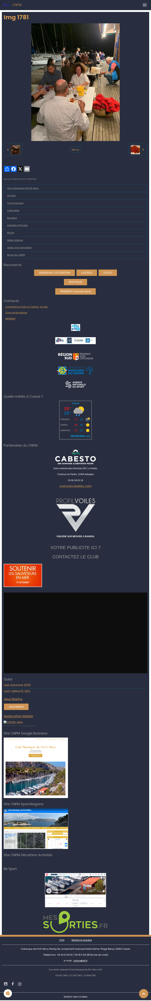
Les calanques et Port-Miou (23, 188)
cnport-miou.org (29, 725)
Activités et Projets (17, 225)
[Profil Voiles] (75, 514)
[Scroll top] (143, 993)
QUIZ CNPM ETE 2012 (17, 691)
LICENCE (86, 272)
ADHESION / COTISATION (54, 272)
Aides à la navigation (19, 247)
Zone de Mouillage (16, 312)
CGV (61, 940)
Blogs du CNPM (16, 254)
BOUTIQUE (75, 282)
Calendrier (13, 210)
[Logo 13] (75, 370)
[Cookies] (8, 993)
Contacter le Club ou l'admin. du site (26, 306)
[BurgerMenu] (145, 5)
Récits (10, 232)
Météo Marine (15, 240)
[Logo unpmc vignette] (75, 327)
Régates (12, 218)
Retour (75, 149)
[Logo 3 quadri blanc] (75, 356)
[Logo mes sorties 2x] (75, 921)
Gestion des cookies (75, 996)
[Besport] (75, 890)
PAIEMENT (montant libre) (75, 291)
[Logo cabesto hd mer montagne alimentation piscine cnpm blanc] (75, 457)
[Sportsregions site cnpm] (36, 828)
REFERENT (10, 318)
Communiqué (15, 203)
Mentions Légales (82, 940)
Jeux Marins (16, 707)
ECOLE (107, 272)
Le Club (11, 195)
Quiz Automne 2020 (17, 685)
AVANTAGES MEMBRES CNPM (76, 486)
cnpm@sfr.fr (80, 960)
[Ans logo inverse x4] (75, 384)
